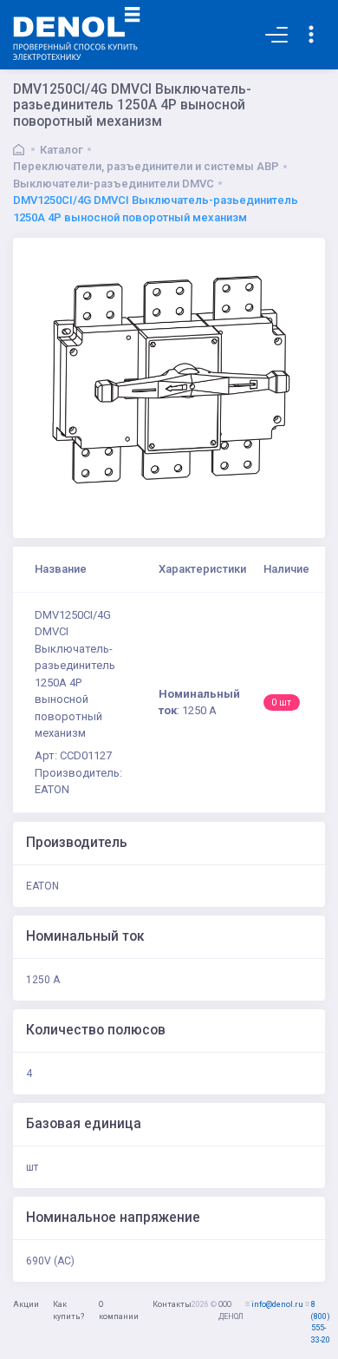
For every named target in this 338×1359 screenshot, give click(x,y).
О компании (119, 1310)
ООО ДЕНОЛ (231, 1310)
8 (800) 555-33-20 (320, 1322)
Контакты (172, 1304)
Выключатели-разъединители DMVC (113, 183)
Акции (26, 1304)
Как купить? (68, 1310)
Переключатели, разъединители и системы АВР (146, 166)
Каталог (61, 149)
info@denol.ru (277, 1304)
